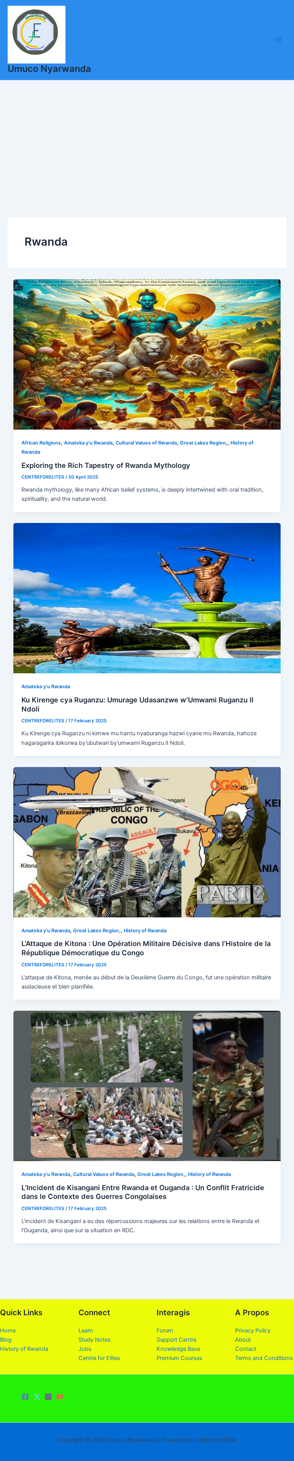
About (243, 1339)
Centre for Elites (99, 1358)
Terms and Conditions (264, 1358)
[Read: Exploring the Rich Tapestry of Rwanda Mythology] (147, 353)
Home (8, 1330)
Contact (245, 1348)
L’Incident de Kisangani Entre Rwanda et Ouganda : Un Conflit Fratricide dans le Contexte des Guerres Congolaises (142, 1192)
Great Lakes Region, (203, 443)
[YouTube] (59, 1396)
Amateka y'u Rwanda (88, 443)
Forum (165, 1330)
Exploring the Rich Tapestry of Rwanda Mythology (105, 465)
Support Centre (176, 1339)
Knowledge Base (178, 1348)
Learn (85, 1330)
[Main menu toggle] (278, 40)
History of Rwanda (145, 930)
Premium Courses (180, 1358)
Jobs (84, 1348)
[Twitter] (36, 1396)
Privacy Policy (253, 1330)
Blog (5, 1339)
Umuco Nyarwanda (49, 68)
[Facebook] (25, 1396)
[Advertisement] (147, 137)
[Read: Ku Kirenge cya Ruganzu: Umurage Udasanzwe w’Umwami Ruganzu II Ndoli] (147, 597)
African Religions (41, 443)
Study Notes (94, 1339)
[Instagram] (48, 1396)
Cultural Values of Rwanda (146, 443)
